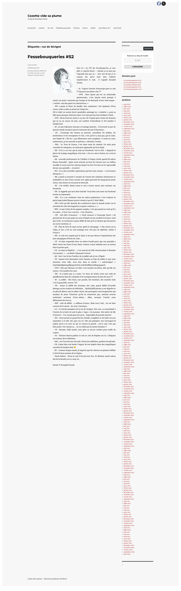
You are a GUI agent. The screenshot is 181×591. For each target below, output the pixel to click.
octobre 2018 (128, 312)
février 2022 (128, 223)
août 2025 (127, 131)
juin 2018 (127, 320)
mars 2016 (127, 380)
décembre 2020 (129, 254)
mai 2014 (127, 428)
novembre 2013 (129, 442)
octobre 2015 (128, 391)
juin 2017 (127, 347)
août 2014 (127, 422)
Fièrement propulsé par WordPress (55, 579)
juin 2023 (127, 188)
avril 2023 (127, 193)
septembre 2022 (129, 208)
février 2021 (127, 250)
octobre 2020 (128, 259)
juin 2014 (127, 426)
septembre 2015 (129, 393)
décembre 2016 (129, 360)
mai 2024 (127, 164)
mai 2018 (127, 323)
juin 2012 (127, 479)
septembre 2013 (129, 446)
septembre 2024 (129, 155)
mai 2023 (127, 190)
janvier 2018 (128, 331)
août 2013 (127, 448)
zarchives (117, 28)
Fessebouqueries (63, 28)
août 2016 (127, 369)
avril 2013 (127, 457)
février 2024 (128, 170)
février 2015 (127, 409)
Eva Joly (37, 73)
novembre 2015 (129, 389)
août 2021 (127, 237)
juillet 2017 (127, 345)
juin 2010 (127, 532)
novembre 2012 (129, 468)
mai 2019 (127, 296)
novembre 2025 (129, 124)
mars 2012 (127, 486)
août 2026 (127, 104)
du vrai (50, 28)
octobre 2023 (128, 179)
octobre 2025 (128, 126)
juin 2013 (127, 453)
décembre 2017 (129, 334)
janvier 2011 (127, 517)
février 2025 (128, 144)
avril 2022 (127, 219)
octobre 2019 (128, 285)
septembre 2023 (129, 181)
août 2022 (127, 210)
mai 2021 (127, 243)
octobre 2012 (128, 470)
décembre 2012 (129, 466)
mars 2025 (127, 142)
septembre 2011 (129, 499)
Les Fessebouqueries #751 (132, 87)
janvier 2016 (128, 384)
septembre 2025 (129, 129)
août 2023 (127, 184)
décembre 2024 (129, 148)
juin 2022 (127, 215)
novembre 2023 (129, 177)
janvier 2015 (128, 411)
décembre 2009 (129, 545)
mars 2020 (127, 274)
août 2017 (127, 342)
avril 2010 (127, 536)
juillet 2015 (127, 398)
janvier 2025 (128, 146)
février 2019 (128, 303)
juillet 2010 (127, 530)
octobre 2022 (128, 206)
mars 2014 (127, 433)
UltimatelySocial (107, 589)
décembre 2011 (128, 492)
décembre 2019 (129, 281)
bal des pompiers (33, 71)
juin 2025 (127, 135)
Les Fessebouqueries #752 (132, 83)
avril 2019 (127, 298)
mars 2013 (127, 459)
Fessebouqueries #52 (51, 56)
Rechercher (126, 46)
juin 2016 (127, 373)
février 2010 (127, 541)
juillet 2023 (127, 186)
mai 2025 (127, 137)
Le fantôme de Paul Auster (132, 85)
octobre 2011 (128, 497)
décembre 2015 (129, 387)
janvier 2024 (128, 173)
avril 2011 (127, 510)
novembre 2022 (129, 204)
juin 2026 (127, 109)
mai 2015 (127, 402)
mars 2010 (127, 539)
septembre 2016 (129, 367)
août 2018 (127, 316)
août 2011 (127, 501)
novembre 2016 (129, 362)
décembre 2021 (129, 228)
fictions (76, 28)
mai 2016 (127, 376)
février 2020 (128, 276)
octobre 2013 (128, 444)
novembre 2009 (129, 547)
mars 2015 (127, 406)
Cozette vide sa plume (45, 16)
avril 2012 (127, 484)
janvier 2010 (128, 543)
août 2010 (127, 528)
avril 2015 (127, 404)
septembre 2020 (129, 261)
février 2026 (128, 118)
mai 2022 (127, 217)
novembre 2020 (129, 256)
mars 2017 (127, 353)
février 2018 (127, 329)
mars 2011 (127, 512)
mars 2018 (127, 327)
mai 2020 (127, 270)
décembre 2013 (129, 439)
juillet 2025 (127, 133)
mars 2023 (127, 195)
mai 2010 (127, 534)
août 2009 (127, 554)
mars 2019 (127, 301)
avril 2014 (127, 431)
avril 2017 (127, 351)
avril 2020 (127, 272)
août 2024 (127, 157)
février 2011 (127, 514)
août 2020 (127, 263)
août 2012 (127, 475)
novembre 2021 (129, 230)
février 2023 (128, 197)
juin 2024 (127, 162)
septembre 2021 (129, 234)
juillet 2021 (127, 239)
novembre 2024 (129, 151)
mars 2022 (127, 221)
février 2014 (127, 435)
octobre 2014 (128, 417)
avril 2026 (127, 113)
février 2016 (128, 382)
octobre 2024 (128, 153)
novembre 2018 (129, 309)
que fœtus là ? (105, 28)
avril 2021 (127, 245)
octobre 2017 (128, 338)
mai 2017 (127, 349)
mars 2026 (127, 115)
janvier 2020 (128, 278)
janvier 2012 (128, 490)
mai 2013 (126, 455)
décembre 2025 (129, 122)
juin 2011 (126, 506)
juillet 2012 (127, 477)
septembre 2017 (129, 340)
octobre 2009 (128, 550)
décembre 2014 (129, 413)
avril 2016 (127, 378)
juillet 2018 (127, 318)
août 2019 (127, 290)
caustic (42, 28)
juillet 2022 (127, 212)
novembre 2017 (129, 336)
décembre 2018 (129, 307)
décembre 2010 (129, 519)
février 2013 (127, 461)
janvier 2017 (128, 358)
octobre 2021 (128, 232)
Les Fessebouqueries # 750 (133, 89)
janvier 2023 (128, 199)
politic (93, 28)
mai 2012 (127, 481)
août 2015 (127, 395)
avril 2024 (127, 166)
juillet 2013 (127, 450)
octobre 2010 (128, 523)
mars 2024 (127, 168)
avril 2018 (127, 325)
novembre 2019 (129, 283)
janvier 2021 (128, 252)
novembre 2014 (129, 415)
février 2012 (127, 488)
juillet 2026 (127, 107)
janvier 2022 (128, 226)
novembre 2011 (129, 495)
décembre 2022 (129, 201)
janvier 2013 (128, 464)
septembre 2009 (129, 552)
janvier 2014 (128, 437)
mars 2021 (127, 248)
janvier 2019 (128, 305)
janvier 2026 (128, 120)
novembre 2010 (129, 521)
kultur (85, 28)
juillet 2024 (127, 159)
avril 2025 (127, 140)
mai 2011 (126, 508)
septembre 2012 (129, 473)
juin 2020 (127, 267)
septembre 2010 (129, 525)
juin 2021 (127, 241)
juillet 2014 (127, 424)
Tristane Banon (39, 75)
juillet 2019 (127, 292)
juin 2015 (127, 400)
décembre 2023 (129, 175)
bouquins (32, 28)
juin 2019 (127, 294)
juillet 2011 (127, 503)
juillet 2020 (127, 265)
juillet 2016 (127, 371)
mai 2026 (127, 111)
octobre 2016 (128, 364)
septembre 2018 (129, 314)
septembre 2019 (129, 287)
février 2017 (127, 356)
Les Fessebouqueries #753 (132, 80)
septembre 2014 (129, 420)
